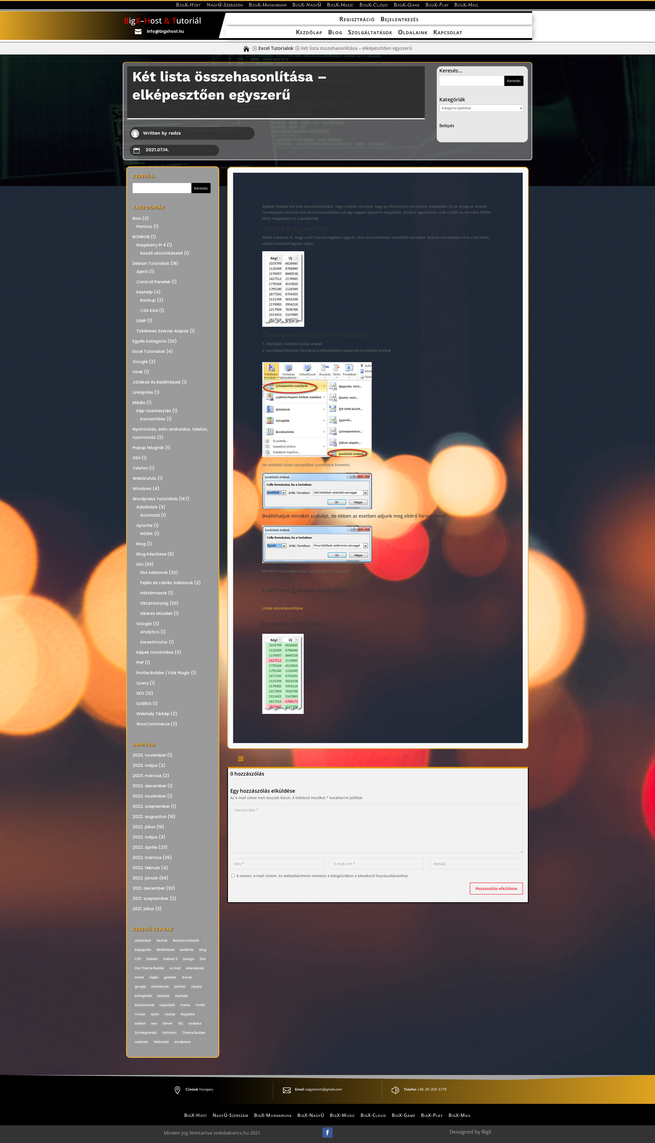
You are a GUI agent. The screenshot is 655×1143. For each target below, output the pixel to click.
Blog (335, 32)
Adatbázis (147, 507)
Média (139, 403)
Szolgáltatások (370, 32)
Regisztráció (357, 19)
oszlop (170, 1014)
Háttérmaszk (153, 593)
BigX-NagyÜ (306, 6)
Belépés (446, 125)
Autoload (150, 515)
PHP (140, 663)
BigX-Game (407, 6)
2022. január (145, 878)
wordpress (182, 1042)
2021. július (143, 909)
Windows (142, 489)
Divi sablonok (154, 572)
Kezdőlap (309, 32)
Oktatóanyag (154, 603)
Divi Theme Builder (149, 968)
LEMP (141, 321)
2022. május (145, 837)
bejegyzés (143, 950)
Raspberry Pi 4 (151, 245)
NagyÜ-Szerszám (225, 6)
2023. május (145, 765)
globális (170, 977)
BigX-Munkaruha (268, 6)
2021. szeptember (151, 898)
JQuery (196, 986)
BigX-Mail (466, 6)
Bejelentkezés (399, 19)
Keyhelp (144, 292)
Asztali (162, 940)
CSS (138, 959)
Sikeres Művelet (156, 613)
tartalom (169, 1032)
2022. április (145, 847)
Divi (140, 564)
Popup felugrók (148, 448)
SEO (140, 693)
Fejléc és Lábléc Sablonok (166, 583)
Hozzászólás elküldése (496, 888)
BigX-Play (437, 6)
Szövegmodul (146, 1032)
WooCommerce (153, 724)
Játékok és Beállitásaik (157, 382)
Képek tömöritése (154, 652)
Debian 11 (170, 959)
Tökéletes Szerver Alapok (162, 331)
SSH (136, 458)
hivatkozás (160, 986)
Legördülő (167, 1005)
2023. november (149, 755)
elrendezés (195, 968)
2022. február (146, 868)
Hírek (138, 372)
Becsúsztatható (186, 940)
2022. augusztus (150, 817)
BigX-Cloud (373, 6)
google (140, 986)
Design (188, 959)
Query (142, 683)
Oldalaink (413, 32)
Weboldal (161, 1042)
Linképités (143, 392)
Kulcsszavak (144, 1005)
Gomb (187, 977)
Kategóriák (143, 996)
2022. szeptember (151, 806)
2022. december (149, 786)
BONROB (141, 237)
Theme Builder (193, 1032)
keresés (163, 996)
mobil (200, 1005)
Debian (152, 959)
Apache (144, 525)
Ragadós (188, 1014)
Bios (137, 218)
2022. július (144, 827)
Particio (144, 227)
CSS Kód (149, 310)
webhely (141, 1042)
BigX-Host (188, 6)
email (139, 977)
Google (140, 362)
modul (140, 1014)
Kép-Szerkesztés (153, 411)
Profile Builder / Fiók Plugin (163, 673)
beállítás (187, 950)
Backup (148, 300)
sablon (140, 1023)
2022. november (149, 796)
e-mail (175, 968)
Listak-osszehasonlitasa (282, 608)
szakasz (195, 1023)
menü (185, 1005)
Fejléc (153, 977)
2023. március (147, 776)
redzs (175, 133)
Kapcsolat (447, 32)
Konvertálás (152, 419)
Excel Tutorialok (275, 48)
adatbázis (143, 940)
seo (154, 1023)
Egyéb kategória (150, 341)
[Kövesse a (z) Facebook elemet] (327, 1132)
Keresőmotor (154, 642)
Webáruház (144, 478)
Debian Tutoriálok (151, 263)
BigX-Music (340, 6)
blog (202, 950)
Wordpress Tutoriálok (155, 499)
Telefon (140, 468)
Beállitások (165, 950)
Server (167, 1023)
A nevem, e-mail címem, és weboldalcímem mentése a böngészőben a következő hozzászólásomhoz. (322, 875)
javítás (179, 986)
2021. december (149, 888)
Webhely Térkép (153, 714)
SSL (180, 1023)
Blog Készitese (151, 554)
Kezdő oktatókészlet (161, 253)
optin (155, 1014)
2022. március (147, 858)
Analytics (149, 632)
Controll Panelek (153, 282)
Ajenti (142, 272)
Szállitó (143, 703)
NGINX (146, 534)
